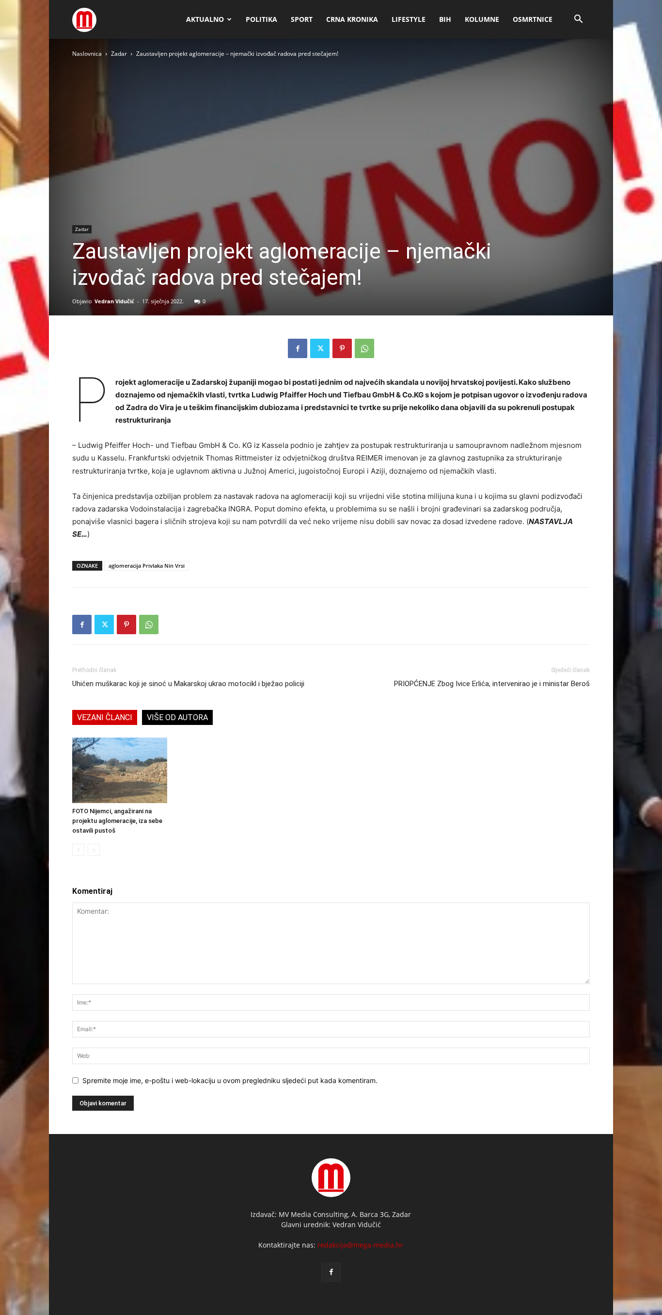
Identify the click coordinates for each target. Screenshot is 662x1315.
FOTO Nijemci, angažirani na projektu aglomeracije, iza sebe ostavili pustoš (117, 820)
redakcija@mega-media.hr (360, 1244)
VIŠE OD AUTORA (177, 717)
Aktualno (205, 19)
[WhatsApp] (364, 348)
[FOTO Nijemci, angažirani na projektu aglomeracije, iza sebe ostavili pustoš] (119, 770)
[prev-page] (78, 850)
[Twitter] (320, 348)
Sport (302, 19)
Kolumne (482, 19)
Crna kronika (352, 19)
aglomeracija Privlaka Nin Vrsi (147, 565)
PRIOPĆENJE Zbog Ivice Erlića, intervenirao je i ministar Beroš (492, 683)
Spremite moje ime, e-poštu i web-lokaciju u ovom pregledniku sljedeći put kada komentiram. (230, 1080)
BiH (445, 19)
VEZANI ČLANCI (104, 717)
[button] (578, 20)
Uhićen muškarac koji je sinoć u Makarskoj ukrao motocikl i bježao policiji (188, 683)
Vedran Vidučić (114, 301)
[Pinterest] (342, 348)
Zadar (119, 53)
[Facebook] (297, 348)
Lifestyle (409, 19)
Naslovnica (87, 53)
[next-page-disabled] (94, 850)
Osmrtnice (532, 19)
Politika (261, 19)
